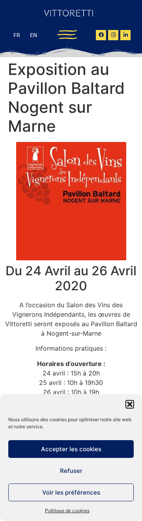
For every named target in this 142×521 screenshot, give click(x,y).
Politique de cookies (67, 511)
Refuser (71, 470)
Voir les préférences (71, 492)
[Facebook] (101, 35)
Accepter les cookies (71, 449)
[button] (130, 404)
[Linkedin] (125, 35)
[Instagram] (113, 35)
